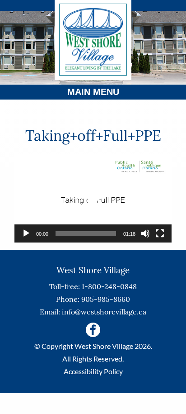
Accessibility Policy (93, 371)
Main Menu (93, 92)
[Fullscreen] (159, 233)
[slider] (86, 233)
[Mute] (145, 233)
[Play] (26, 233)
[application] (93, 198)
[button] (93, 198)
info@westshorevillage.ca (104, 311)
